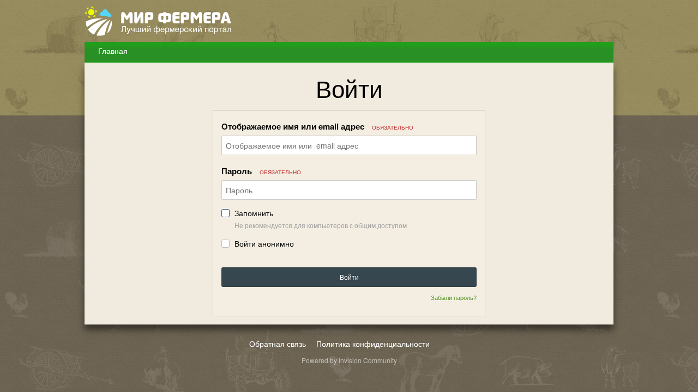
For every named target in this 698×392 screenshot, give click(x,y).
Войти (349, 276)
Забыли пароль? (454, 297)
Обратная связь (277, 343)
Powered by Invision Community (349, 360)
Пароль (261, 171)
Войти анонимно (264, 243)
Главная (112, 50)
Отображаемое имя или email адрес (317, 126)
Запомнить (253, 213)
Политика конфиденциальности (373, 343)
